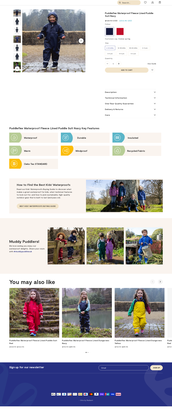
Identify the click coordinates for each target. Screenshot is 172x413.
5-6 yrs (133, 53)
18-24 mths (133, 48)
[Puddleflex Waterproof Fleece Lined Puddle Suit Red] (34, 313)
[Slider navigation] (86, 352)
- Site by (86, 400)
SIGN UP (156, 368)
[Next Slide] (81, 40)
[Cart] (160, 3)
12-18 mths (122, 48)
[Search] (120, 2)
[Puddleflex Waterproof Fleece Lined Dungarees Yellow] (140, 313)
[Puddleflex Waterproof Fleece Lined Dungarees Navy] (87, 313)
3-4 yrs (110, 53)
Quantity (109, 58)
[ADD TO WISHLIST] (152, 70)
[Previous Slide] (152, 281)
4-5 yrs (121, 53)
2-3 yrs (145, 48)
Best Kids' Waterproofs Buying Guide (38, 206)
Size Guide (152, 64)
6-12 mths (110, 48)
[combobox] (134, 2)
